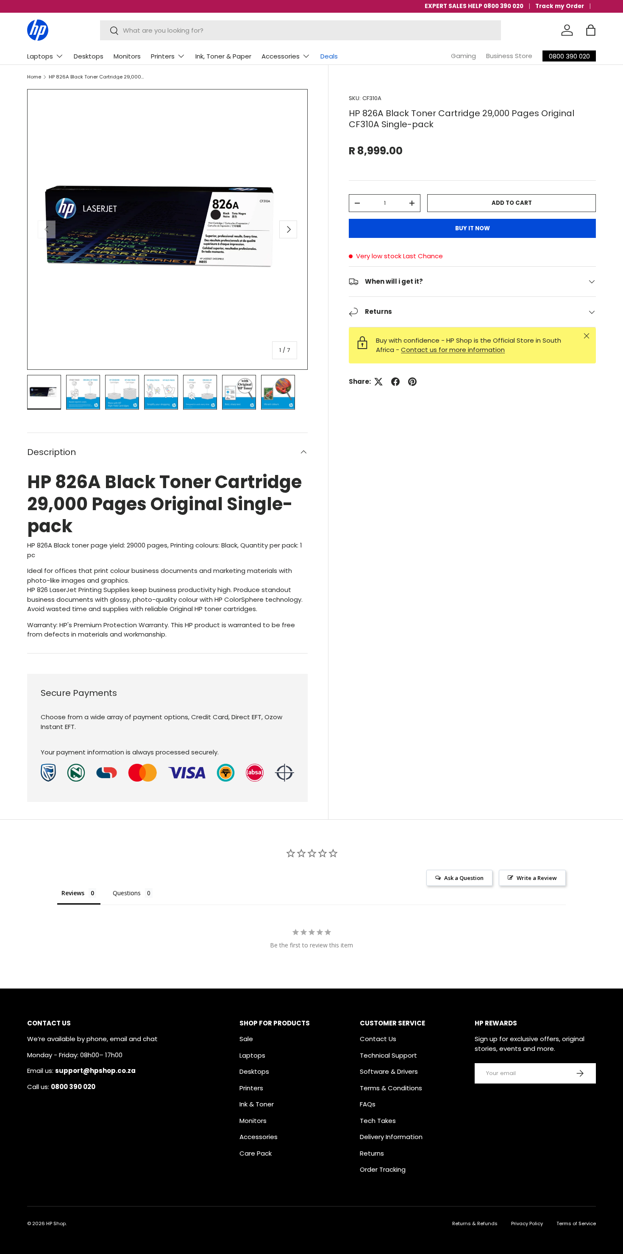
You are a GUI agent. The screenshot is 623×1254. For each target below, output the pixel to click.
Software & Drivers (389, 1071)
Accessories (280, 56)
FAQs (367, 1104)
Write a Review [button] (537, 878)
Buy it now (472, 228)
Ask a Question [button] (464, 878)
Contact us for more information (453, 349)
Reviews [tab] (72, 893)
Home (34, 77)
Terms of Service (576, 1223)
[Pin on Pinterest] (412, 381)
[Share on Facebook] (395, 381)
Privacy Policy (527, 1223)
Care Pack (255, 1153)
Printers (163, 56)
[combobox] (300, 30)
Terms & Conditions (391, 1088)
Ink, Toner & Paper (223, 56)
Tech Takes (378, 1120)
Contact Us (378, 1038)
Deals (329, 56)
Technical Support (388, 1055)
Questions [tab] (127, 893)
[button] (590, 30)
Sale (246, 1038)
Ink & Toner (256, 1104)
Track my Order (559, 6)
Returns (372, 1153)
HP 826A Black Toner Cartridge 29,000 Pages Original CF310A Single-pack (96, 77)
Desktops (88, 56)
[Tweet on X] (378, 381)
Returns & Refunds (475, 1223)
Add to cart (512, 203)
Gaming (463, 55)
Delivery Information (391, 1136)
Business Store (509, 55)
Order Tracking (383, 1169)
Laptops (40, 56)
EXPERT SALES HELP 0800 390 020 (474, 6)
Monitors (127, 56)
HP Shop (56, 1223)
